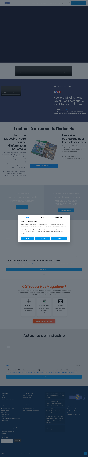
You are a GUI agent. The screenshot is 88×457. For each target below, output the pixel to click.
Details (42, 217)
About (58, 217)
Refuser (27, 238)
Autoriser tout (58, 238)
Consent (28, 217)
